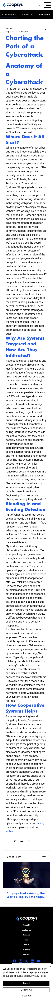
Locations (26, 954)
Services (26, 934)
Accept (26, 983)
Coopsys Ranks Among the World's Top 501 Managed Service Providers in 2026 (26, 895)
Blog (26, 939)
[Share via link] (28, 841)
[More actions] (45, 30)
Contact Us (27, 14)
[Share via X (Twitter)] (14, 841)
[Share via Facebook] (7, 841)
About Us (26, 925)
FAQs (26, 944)
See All (44, 856)
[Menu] (47, 5)
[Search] (39, 5)
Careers (26, 949)
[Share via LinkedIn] (21, 841)
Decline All (26, 989)
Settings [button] (26, 995)
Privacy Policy (38, 975)
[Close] (48, 968)
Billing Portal (44, 14)
